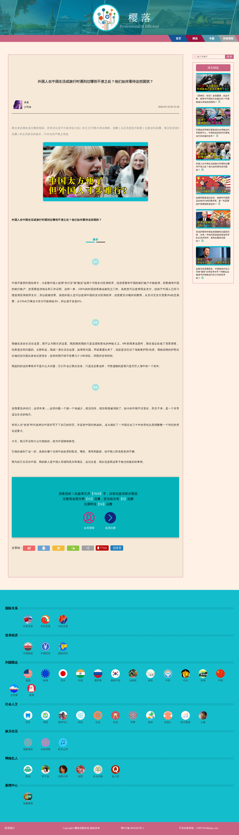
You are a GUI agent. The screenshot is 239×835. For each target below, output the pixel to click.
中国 (220, 680)
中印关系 (45, 626)
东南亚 (133, 680)
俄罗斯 (98, 680)
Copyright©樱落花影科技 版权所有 (81, 828)
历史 (28, 722)
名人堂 (115, 776)
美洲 (31, 695)
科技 (80, 722)
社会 (98, 722)
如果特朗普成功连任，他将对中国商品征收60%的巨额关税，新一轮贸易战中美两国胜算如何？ (213, 201)
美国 (28, 680)
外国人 (168, 722)
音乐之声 (63, 749)
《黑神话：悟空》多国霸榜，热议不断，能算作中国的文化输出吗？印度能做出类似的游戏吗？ (213, 99)
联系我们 (10, 828)
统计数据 (185, 722)
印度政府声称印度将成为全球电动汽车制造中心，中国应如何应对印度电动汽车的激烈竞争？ (213, 133)
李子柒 (45, 776)
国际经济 (63, 653)
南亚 (150, 680)
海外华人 (63, 722)
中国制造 (28, 653)
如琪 (80, 776)
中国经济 (45, 653)
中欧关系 (63, 626)
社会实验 (98, 776)
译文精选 (213, 67)
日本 (63, 680)
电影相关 (28, 749)
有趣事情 (28, 803)
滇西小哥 (63, 776)
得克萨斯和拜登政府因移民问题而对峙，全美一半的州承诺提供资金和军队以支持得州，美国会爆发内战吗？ (213, 236)
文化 (115, 722)
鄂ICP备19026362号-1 (132, 828)
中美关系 (28, 626)
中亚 (168, 680)
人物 (203, 722)
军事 (133, 722)
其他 (28, 776)
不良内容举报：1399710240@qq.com (198, 828)
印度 (80, 680)
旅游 (150, 722)
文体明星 (45, 749)
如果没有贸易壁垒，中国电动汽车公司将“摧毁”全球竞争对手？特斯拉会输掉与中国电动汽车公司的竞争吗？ (213, 273)
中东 (185, 680)
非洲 (203, 680)
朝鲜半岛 (115, 680)
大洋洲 (14, 695)
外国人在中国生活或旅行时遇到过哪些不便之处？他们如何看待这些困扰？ (213, 166)
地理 (45, 722)
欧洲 (45, 680)
